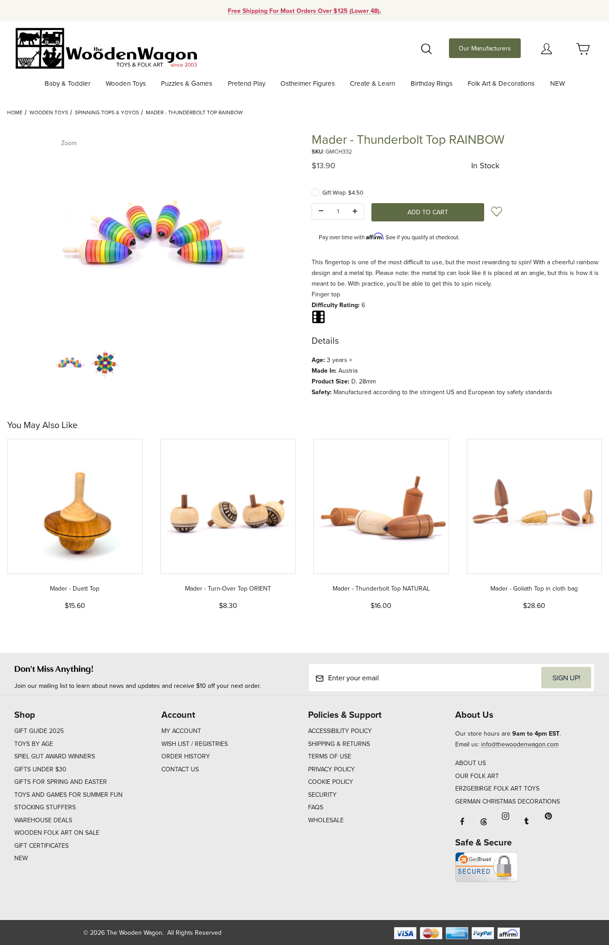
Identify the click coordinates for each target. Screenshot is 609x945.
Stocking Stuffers (45, 807)
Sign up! (566, 678)
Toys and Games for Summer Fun (68, 794)
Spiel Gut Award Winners (54, 756)
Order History (185, 756)
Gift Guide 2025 (39, 730)
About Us (470, 762)
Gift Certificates (41, 845)
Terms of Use (329, 756)
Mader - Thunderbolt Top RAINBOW (194, 112)
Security (322, 794)
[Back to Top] (582, 889)
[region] (152, 362)
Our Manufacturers (485, 48)
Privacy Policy (331, 769)
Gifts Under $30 (40, 769)
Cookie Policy (330, 781)
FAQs (315, 807)
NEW (21, 857)
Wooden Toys (48, 112)
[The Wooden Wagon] (106, 47)
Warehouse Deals (43, 820)
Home (15, 112)
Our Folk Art (477, 775)
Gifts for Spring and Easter (60, 781)
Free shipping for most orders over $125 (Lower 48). (304, 10)
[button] (69, 362)
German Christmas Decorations (507, 801)
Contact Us (180, 769)
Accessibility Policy (340, 730)
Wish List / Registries (194, 743)
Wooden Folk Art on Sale (56, 832)
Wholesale (326, 820)
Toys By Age (33, 743)
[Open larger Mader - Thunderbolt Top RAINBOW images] (152, 235)
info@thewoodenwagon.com (520, 744)
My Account (181, 730)
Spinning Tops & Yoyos (107, 112)
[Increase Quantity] (355, 212)
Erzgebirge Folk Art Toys (497, 788)
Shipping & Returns (339, 743)
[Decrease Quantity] (321, 212)
